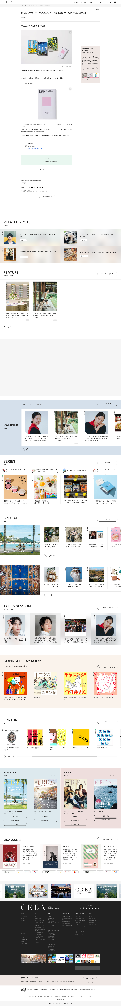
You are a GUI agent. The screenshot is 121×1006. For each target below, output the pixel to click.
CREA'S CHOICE (24, 939)
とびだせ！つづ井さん (79, 922)
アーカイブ (23, 935)
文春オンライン (65, 1003)
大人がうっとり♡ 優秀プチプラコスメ (40, 940)
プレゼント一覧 (85, 79)
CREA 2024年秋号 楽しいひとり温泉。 (51, 944)
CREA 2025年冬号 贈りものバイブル (51, 940)
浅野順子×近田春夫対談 (66, 921)
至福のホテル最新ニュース (39, 927)
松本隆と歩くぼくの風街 (66, 923)
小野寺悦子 (25, 17)
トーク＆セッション (92, 2)
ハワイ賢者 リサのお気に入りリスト (40, 923)
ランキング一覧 (107, 404)
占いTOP (107, 722)
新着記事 (76, 2)
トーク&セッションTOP (66, 916)
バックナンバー (52, 775)
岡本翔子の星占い (92, 918)
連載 (81, 2)
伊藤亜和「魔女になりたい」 (80, 918)
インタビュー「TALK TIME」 (80, 926)
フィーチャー (23, 937)
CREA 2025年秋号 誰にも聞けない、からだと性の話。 (53, 930)
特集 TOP (107, 519)
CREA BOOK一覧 (107, 839)
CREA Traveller (51, 1003)
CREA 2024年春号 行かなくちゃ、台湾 (51, 950)
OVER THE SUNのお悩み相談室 (67, 925)
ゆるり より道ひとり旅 (79, 934)
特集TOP (49, 916)
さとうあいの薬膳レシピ (39, 932)
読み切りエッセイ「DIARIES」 (80, 920)
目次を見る (15, 817)
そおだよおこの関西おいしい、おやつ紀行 (40, 930)
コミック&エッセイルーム (103, 2)
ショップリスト (15, 824)
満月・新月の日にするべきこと (94, 928)
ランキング (23, 933)
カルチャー (24, 183)
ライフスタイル (23, 926)
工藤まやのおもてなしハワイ (39, 925)
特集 (85, 2)
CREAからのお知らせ (24, 943)
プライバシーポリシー (88, 996)
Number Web (58, 1003)
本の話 (71, 1003)
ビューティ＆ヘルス (24, 928)
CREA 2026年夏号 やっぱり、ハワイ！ (51, 919)
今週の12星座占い (92, 922)
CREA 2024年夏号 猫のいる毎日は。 (51, 947)
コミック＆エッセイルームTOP (107, 667)
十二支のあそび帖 (78, 924)
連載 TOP (107, 463)
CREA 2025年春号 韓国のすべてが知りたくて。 (53, 937)
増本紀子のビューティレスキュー (40, 943)
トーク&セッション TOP (107, 607)
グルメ (22, 922)
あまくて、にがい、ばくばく (80, 928)
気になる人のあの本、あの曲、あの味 (67, 919)
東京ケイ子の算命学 (92, 924)
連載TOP (36, 916)
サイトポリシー (80, 996)
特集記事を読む (15, 820)
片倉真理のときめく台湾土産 (39, 920)
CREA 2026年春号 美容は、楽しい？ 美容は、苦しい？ (53, 922)
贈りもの (22, 918)
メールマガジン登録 (90, 978)
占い (111, 2)
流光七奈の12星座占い (93, 920)
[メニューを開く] (115, 2)
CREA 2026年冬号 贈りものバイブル (51, 926)
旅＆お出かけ (23, 920)
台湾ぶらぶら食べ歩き (38, 918)
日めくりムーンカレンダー (93, 926)
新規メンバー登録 (90, 68)
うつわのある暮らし (38, 934)
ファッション (23, 930)
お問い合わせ (46, 996)
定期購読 (72, 996)
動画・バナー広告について (55, 996)
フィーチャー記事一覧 (107, 274)
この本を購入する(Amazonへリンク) (33, 148)
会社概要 (39, 996)
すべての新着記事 (24, 916)
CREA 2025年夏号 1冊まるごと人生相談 (51, 934)
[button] (5, 327)
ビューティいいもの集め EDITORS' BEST (39, 937)
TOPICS (22, 941)
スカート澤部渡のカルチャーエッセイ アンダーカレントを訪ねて (80, 931)
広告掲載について (65, 996)
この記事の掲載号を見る (47, 196)
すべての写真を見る (67, 66)
